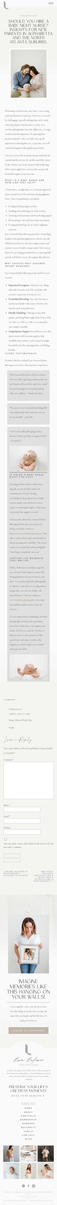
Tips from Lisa (28, 16)
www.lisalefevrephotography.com (24, 600)
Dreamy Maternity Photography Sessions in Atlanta (16, 873)
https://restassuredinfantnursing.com (26, 533)
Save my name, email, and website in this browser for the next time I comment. (29, 845)
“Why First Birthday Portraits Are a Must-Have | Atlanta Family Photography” (43, 876)
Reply (11, 727)
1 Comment (10, 700)
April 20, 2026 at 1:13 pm (19, 713)
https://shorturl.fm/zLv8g (20, 720)
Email (7, 816)
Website (7, 827)
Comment (9, 759)
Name (7, 805)
